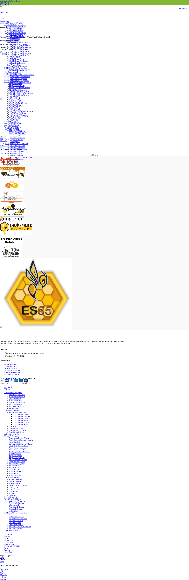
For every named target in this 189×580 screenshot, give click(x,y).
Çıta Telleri (12, 495)
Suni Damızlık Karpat (21, 49)
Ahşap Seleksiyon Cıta (16, 458)
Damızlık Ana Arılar (16, 428)
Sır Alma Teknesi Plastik (11, 149)
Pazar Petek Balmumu (16, 507)
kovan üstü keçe (14, 469)
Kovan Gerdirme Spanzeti (18, 460)
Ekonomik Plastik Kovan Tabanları (21, 444)
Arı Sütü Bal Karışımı (17, 37)
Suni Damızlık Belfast (20, 424)
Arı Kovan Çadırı (15, 468)
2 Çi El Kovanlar (15, 454)
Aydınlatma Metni (10, 367)
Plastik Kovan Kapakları (17, 448)
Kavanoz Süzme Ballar (18, 33)
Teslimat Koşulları (10, 368)
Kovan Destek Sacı (15, 475)
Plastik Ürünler (14, 489)
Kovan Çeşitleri (14, 442)
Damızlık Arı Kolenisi (16, 432)
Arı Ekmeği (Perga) (16, 35)
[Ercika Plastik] (11, 257)
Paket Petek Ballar (16, 31)
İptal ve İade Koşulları (12, 370)
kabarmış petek (14, 505)
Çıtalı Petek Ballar (16, 29)
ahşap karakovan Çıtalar (17, 462)
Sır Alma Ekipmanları (7, 153)
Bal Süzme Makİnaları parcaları (21, 157)
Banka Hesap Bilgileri (12, 372)
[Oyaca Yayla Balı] (12, 178)
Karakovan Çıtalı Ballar (18, 25)
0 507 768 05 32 (5, 3)
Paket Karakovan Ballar (18, 27)
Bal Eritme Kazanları (16, 521)
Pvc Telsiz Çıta (14, 466)
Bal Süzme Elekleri (16, 159)
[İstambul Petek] (11, 202)
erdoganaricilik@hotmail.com (10, 1)
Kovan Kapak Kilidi (16, 471)
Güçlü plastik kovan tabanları (19, 446)
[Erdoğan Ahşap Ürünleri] (11, 246)
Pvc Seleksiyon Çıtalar (16, 464)
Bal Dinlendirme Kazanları (18, 519)
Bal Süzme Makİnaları (16, 515)
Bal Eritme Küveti (15, 523)
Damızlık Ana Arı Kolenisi (18, 430)
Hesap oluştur (5, 569)
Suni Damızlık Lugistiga (21, 422)
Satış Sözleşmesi (10, 365)
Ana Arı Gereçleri (15, 483)
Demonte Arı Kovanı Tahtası (19, 438)
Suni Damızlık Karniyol (22, 47)
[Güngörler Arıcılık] (12, 221)
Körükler (12, 493)
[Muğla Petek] (12, 191)
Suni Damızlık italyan (20, 420)
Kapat (2, 558)
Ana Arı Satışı (13, 426)
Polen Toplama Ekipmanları (18, 485)
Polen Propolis (15, 39)
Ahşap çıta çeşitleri (15, 456)
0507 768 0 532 (183, 9)
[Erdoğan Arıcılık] (16, 234)
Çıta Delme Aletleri (15, 481)
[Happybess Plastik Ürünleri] (13, 215)
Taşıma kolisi (13, 491)
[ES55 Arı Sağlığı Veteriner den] (36, 329)
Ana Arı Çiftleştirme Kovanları (19, 452)
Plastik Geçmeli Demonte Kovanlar (21, 440)
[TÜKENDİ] (23, 97)
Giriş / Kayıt (8, 552)
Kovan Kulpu (13, 473)
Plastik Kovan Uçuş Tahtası (18, 450)
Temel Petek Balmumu (16, 503)
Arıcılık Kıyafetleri (15, 479)
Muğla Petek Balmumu (17, 501)
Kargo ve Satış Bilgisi (11, 374)
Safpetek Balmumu (15, 509)
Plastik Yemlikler (14, 487)
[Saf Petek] (10, 166)
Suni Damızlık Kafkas (22, 45)
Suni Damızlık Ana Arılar (18, 43)
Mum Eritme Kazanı (16, 525)
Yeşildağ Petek (14, 511)
